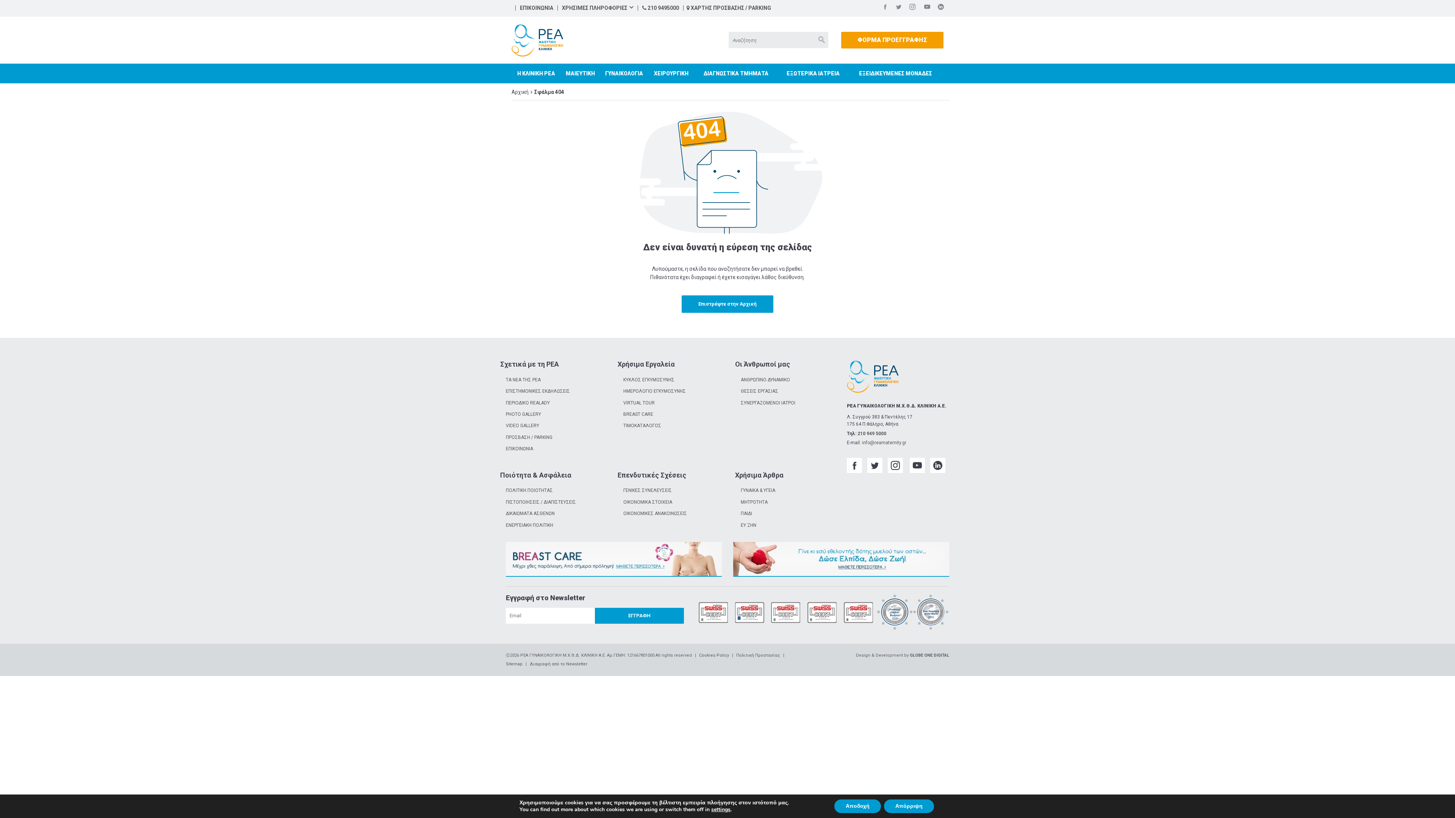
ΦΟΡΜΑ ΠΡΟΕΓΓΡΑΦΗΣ (892, 40)
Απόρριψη (909, 806)
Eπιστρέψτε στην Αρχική (727, 304)
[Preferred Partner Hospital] (895, 613)
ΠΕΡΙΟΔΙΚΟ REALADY (528, 403)
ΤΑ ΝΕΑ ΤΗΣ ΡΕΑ (523, 379)
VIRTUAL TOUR (639, 403)
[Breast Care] (614, 559)
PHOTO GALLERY (523, 414)
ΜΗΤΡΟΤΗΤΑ (754, 502)
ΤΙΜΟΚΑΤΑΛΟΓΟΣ (642, 425)
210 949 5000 (871, 433)
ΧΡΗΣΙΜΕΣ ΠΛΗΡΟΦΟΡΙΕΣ (594, 8)
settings (721, 809)
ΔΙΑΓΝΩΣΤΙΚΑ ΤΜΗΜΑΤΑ (736, 73)
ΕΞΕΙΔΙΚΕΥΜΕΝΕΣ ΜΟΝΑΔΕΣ (895, 73)
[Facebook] (885, 8)
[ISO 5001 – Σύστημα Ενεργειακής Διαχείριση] (858, 613)
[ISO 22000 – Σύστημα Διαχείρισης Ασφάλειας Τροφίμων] (822, 613)
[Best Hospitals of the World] (931, 613)
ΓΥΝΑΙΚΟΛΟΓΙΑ (624, 73)
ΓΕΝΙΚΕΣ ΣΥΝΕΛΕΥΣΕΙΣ (647, 490)
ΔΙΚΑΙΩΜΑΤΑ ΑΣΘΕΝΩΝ (530, 513)
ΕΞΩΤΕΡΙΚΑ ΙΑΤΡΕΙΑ (813, 73)
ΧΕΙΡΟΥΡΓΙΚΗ (671, 73)
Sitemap (514, 664)
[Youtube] (927, 8)
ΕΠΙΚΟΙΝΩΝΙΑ (536, 8)
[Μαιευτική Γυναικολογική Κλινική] (537, 40)
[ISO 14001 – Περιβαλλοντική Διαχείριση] (786, 613)
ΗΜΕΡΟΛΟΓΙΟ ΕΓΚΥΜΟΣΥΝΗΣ (654, 391)
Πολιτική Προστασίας (758, 655)
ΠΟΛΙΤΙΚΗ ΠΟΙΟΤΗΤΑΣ (529, 490)
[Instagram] (912, 8)
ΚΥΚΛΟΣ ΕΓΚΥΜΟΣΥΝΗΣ (648, 379)
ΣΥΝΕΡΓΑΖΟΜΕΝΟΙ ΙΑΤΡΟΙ (768, 403)
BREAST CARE (638, 414)
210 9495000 (662, 8)
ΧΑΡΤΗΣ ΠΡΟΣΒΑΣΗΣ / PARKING (730, 8)
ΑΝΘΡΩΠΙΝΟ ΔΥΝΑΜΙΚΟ (765, 379)
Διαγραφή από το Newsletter (558, 664)
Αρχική (520, 92)
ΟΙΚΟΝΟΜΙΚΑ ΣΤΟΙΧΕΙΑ (647, 502)
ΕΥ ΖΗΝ (748, 525)
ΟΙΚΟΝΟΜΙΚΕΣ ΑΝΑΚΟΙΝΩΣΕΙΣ (655, 513)
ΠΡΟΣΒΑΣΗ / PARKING (529, 437)
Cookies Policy (714, 655)
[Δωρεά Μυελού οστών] (841, 559)
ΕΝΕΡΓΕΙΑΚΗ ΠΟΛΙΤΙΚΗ (529, 525)
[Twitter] (899, 8)
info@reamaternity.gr (884, 442)
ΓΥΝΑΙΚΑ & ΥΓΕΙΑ (758, 490)
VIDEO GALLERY (522, 425)
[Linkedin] (941, 8)
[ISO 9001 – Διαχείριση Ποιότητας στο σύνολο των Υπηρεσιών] (713, 613)
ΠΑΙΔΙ (746, 513)
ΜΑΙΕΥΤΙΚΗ (580, 73)
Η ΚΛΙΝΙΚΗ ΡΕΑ (536, 73)
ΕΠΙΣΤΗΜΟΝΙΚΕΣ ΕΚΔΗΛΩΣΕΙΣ (538, 391)
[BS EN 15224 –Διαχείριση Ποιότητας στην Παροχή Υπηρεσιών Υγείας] (750, 613)
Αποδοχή (858, 806)
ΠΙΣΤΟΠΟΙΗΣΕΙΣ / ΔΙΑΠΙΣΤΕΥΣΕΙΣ (541, 502)
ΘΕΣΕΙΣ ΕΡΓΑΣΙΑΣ (759, 391)
